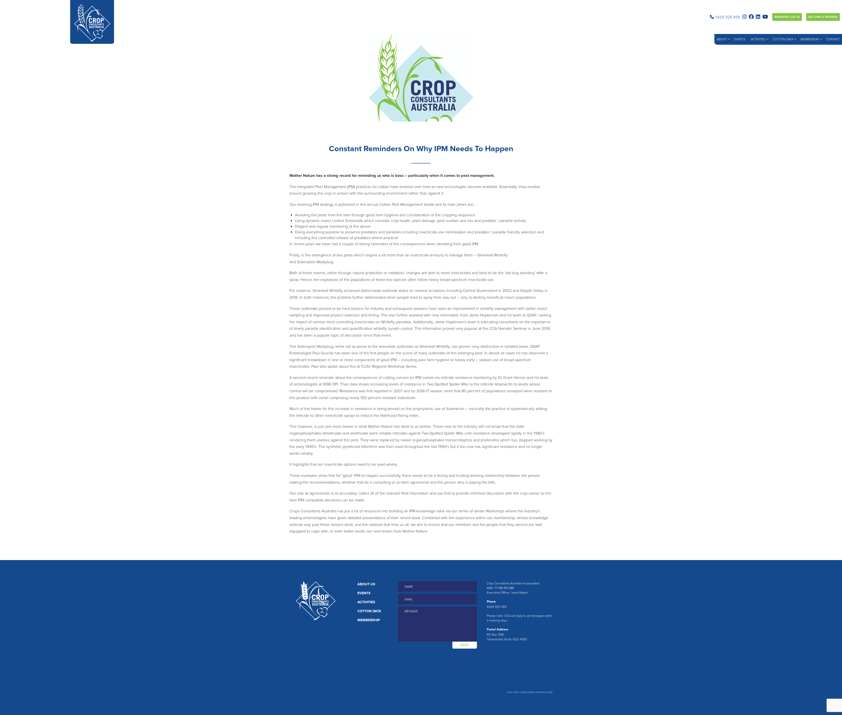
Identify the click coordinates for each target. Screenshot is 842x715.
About (722, 39)
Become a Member (823, 17)
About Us (366, 584)
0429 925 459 (727, 17)
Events (739, 39)
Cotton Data (783, 39)
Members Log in (787, 17)
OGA (509, 692)
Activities (758, 39)
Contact (833, 39)
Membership (810, 39)
